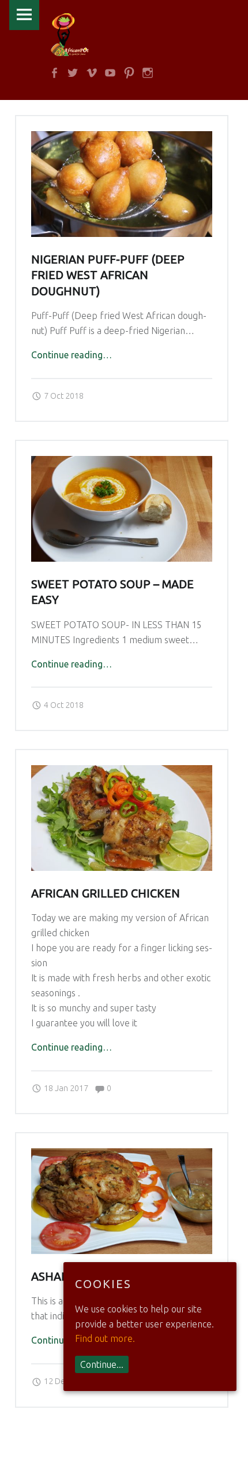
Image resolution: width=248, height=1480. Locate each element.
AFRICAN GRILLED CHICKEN (105, 893)
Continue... (101, 1364)
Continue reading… (71, 355)
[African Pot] (69, 34)
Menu (24, 15)
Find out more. (105, 1338)
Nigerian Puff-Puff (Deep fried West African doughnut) (108, 275)
